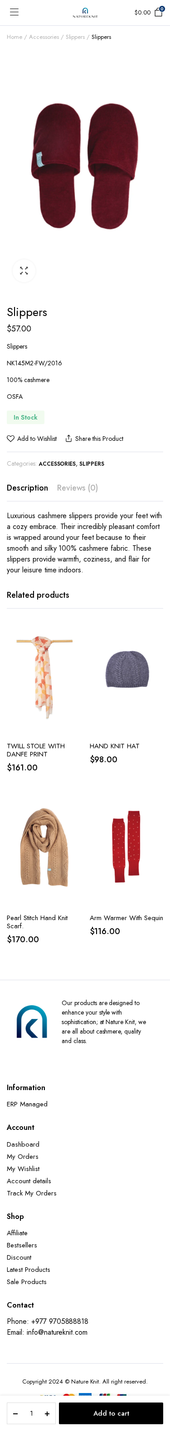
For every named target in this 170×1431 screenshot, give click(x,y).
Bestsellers (22, 1245)
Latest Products (28, 1270)
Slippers (75, 37)
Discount (19, 1257)
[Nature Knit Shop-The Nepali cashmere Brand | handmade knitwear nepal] (85, 12)
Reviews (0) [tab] (77, 488)
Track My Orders (32, 1193)
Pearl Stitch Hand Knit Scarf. (37, 922)
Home (14, 37)
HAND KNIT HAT (115, 746)
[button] (24, 271)
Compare (73, 673)
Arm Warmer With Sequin (126, 918)
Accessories (44, 37)
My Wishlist (23, 1169)
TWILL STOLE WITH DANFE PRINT (36, 750)
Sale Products (27, 1282)
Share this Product (99, 438)
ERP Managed (27, 1104)
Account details (29, 1181)
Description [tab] (27, 488)
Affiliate (17, 1233)
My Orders (23, 1157)
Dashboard (23, 1144)
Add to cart (111, 1413)
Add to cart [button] (73, 692)
